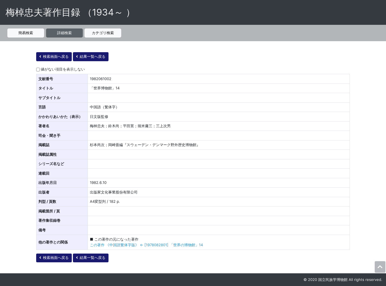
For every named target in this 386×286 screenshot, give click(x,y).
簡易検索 (25, 32)
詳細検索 (64, 32)
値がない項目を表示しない (63, 69)
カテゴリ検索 (103, 32)
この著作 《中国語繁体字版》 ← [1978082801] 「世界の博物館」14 (146, 245)
